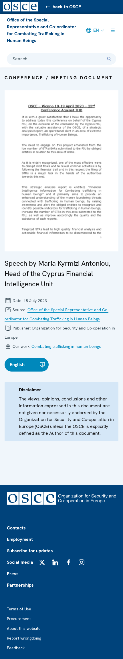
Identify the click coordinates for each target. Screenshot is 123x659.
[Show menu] (112, 30)
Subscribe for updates (30, 551)
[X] (42, 562)
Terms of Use (19, 609)
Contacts (16, 528)
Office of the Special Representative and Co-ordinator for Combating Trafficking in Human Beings (41, 30)
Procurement (19, 618)
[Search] (109, 59)
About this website (24, 628)
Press (13, 574)
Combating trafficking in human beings (66, 346)
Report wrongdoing (24, 638)
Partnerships (20, 585)
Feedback (16, 647)
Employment (20, 539)
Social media (20, 562)
